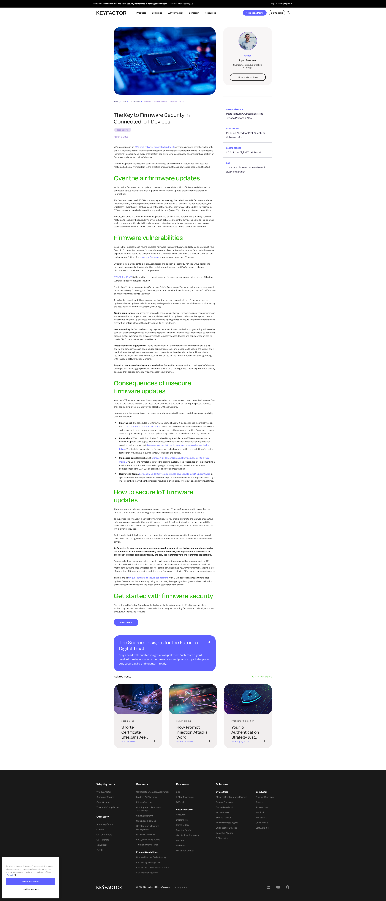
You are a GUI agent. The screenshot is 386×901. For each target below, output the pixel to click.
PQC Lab (180, 802)
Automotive (262, 807)
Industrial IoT (262, 817)
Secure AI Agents (224, 832)
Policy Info (11, 875)
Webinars (180, 845)
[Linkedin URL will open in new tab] (268, 887)
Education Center (185, 850)
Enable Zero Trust (224, 807)
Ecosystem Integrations (148, 839)
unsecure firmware (149, 257)
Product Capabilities (146, 852)
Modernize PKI (223, 812)
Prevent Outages (224, 802)
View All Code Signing (261, 676)
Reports (180, 840)
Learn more (126, 622)
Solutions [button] (157, 12)
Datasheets (182, 819)
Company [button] (194, 12)
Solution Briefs (183, 830)
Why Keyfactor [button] (175, 12)
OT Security (222, 838)
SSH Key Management (147, 872)
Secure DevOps (223, 817)
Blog (272, 3)
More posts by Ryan (248, 77)
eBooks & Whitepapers (187, 835)
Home (116, 101)
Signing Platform (144, 815)
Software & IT (262, 827)
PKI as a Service (144, 802)
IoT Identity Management (148, 862)
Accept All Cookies (31, 881)
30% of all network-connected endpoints (155, 146)
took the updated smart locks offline (141, 426)
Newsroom (101, 844)
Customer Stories (105, 797)
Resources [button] (210, 12)
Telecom (260, 802)
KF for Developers (184, 797)
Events (99, 849)
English (287, 3)
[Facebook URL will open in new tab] (288, 887)
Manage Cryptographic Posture (231, 797)
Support (279, 3)
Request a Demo (255, 12)
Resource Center (184, 809)
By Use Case (222, 791)
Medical (260, 812)
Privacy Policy (181, 887)
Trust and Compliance (107, 807)
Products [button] (141, 12)
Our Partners (102, 839)
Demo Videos (182, 824)
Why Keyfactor (103, 791)
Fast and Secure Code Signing (151, 857)
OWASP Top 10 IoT (123, 277)
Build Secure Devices (226, 827)
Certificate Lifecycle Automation (152, 791)
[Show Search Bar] (288, 13)
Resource (180, 814)
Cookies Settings (31, 889)
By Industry (261, 791)
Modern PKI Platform (146, 797)
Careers (100, 829)
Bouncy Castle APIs (145, 834)
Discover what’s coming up (180, 3)
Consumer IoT (262, 822)
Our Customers (104, 834)
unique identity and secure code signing (148, 577)
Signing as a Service (146, 820)
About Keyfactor (104, 824)
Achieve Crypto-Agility (227, 822)
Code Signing (135, 101)
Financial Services (265, 797)
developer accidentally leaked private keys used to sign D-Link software (174, 473)
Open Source (102, 802)
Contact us (277, 12)
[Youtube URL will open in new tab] (278, 887)
